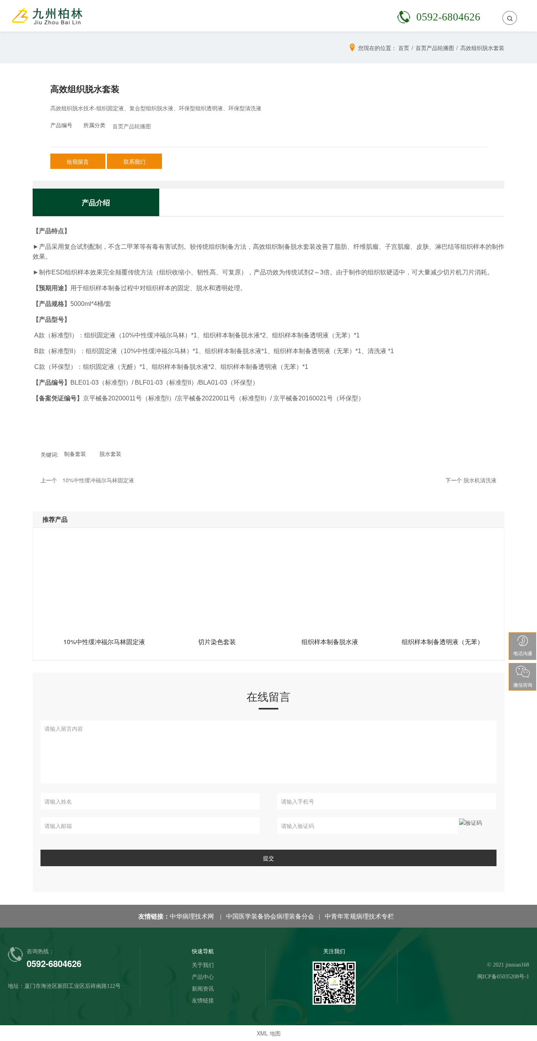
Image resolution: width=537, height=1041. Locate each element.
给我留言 (78, 161)
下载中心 (330, 15)
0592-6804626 (448, 17)
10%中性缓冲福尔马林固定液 (104, 641)
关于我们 (135, 15)
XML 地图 (269, 1033)
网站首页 (86, 15)
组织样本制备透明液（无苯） (443, 641)
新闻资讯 (232, 15)
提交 (268, 858)
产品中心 (184, 15)
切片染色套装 (217, 641)
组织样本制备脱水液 (330, 641)
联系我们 (379, 15)
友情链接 (281, 15)
